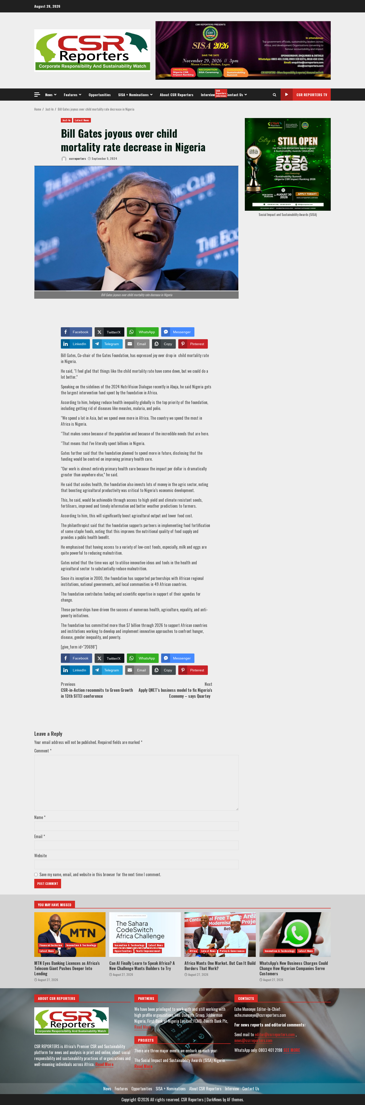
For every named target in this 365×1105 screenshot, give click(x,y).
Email (39, 836)
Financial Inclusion (50, 945)
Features (70, 94)
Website (40, 856)
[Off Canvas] (37, 94)
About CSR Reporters (176, 94)
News (49, 94)
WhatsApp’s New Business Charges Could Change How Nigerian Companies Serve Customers (295, 934)
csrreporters (77, 158)
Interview (211, 93)
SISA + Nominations (133, 94)
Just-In (66, 120)
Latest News (82, 120)
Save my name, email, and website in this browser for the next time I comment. (100, 874)
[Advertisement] (243, 50)
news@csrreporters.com (253, 1040)
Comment (42, 751)
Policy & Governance (232, 951)
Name (39, 817)
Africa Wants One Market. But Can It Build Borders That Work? (220, 934)
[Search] (274, 94)
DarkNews (214, 1100)
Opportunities (100, 94)
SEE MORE (291, 1050)
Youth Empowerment (148, 951)
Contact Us (234, 94)
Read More (104, 1064)
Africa (193, 951)
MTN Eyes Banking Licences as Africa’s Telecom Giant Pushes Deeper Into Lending (70, 934)
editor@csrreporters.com (275, 1034)
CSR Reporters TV (311, 94)
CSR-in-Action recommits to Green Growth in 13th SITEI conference (97, 690)
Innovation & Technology (81, 945)
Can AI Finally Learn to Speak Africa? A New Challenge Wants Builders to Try (145, 934)
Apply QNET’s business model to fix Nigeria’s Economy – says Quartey (175, 690)
